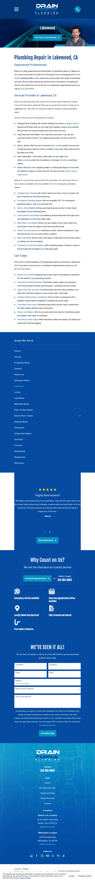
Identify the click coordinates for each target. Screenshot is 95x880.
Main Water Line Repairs (27, 223)
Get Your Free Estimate (46, 37)
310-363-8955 (64, 580)
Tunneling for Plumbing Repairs (30, 245)
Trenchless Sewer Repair (28, 319)
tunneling (27, 160)
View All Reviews (45, 540)
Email (51, 673)
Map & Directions (47, 827)
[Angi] (63, 855)
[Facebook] (36, 855)
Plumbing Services (47, 788)
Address (18, 681)
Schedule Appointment (35, 578)
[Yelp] (52, 855)
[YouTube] (47, 855)
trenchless (64, 160)
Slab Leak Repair (24, 238)
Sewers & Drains (47, 793)
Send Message (47, 733)
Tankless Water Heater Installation (32, 297)
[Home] (46, 9)
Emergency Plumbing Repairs (30, 200)
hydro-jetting (56, 145)
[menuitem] (47, 351)
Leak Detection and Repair (28, 215)
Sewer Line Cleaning (26, 274)
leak (65, 134)
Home (47, 783)
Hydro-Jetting (23, 208)
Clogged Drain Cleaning (27, 193)
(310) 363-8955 (27, 89)
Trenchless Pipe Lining (27, 304)
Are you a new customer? (24, 689)
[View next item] (50, 531)
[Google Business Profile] (31, 855)
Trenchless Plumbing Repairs (29, 282)
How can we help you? (23, 697)
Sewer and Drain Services (28, 290)
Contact (47, 803)
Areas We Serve (47, 798)
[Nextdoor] (58, 855)
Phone (17, 673)
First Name (19, 665)
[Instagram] (42, 855)
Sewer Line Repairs (25, 312)
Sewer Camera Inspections (29, 230)
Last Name (53, 665)
